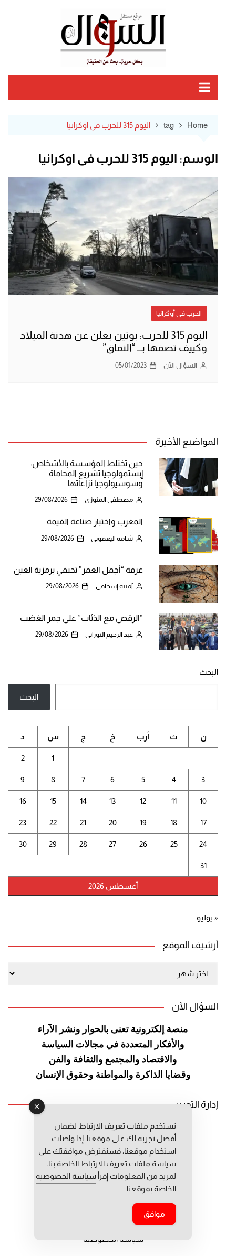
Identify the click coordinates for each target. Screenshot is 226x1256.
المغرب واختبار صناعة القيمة (95, 521)
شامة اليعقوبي (112, 538)
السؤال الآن (180, 365)
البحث (208, 672)
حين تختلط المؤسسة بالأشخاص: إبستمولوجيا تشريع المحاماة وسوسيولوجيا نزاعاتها (86, 473)
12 (143, 801)
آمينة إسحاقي (114, 586)
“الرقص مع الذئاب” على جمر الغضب (81, 618)
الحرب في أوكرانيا (179, 313)
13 (112, 801)
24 (203, 844)
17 (203, 822)
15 (53, 801)
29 (53, 844)
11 (174, 801)
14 (83, 801)
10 (203, 801)
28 (83, 844)
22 (53, 822)
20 (113, 822)
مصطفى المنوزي (109, 499)
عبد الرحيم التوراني (109, 634)
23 (22, 822)
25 (174, 844)
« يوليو (207, 917)
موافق (154, 1213)
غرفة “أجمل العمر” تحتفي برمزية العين (78, 569)
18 (173, 822)
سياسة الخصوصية (66, 1176)
